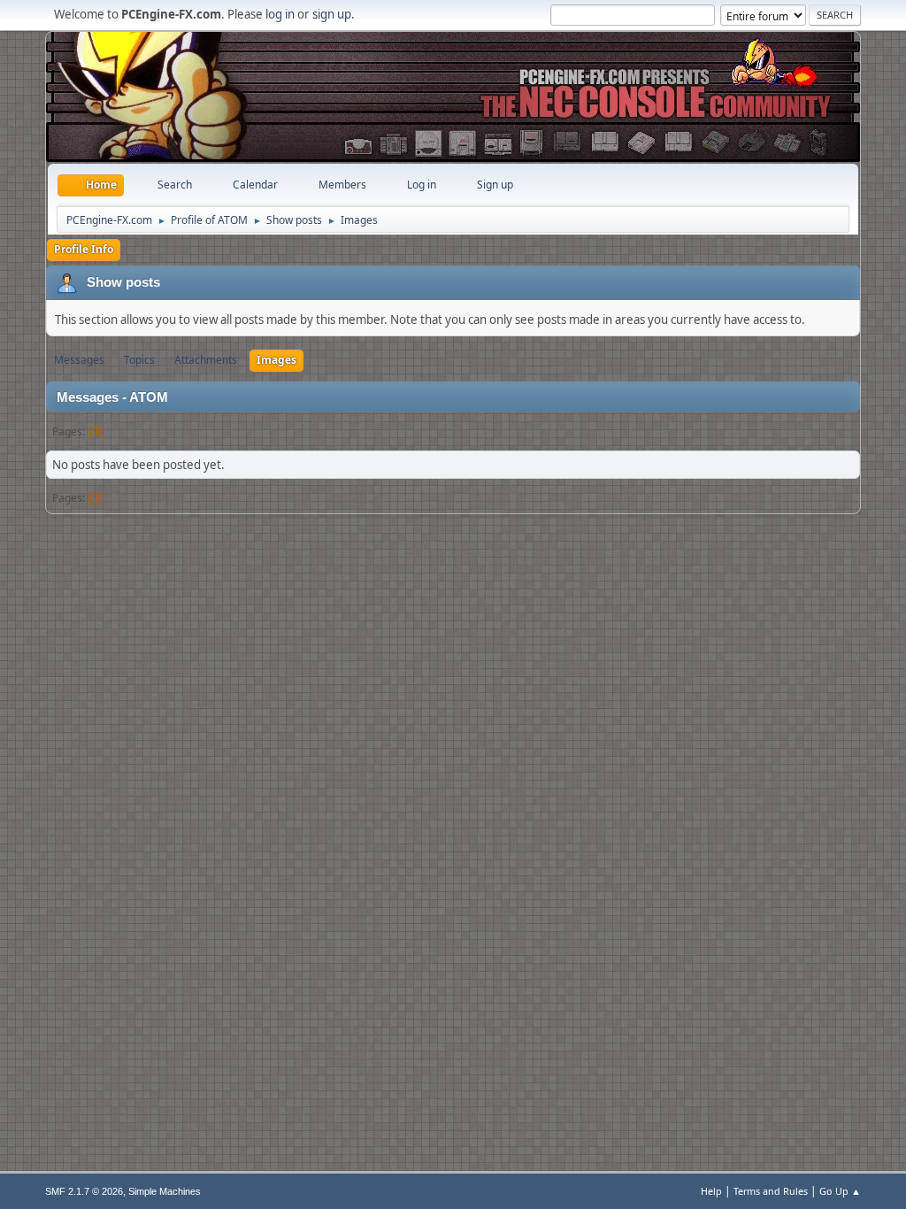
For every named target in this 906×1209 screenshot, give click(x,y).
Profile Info (83, 249)
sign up (331, 14)
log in (280, 14)
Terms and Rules (770, 1190)
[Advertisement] (453, 84)
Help (711, 1190)
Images (276, 359)
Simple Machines (164, 1191)
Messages (79, 359)
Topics (139, 359)
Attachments (205, 359)
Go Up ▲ (840, 1190)
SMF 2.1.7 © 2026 (84, 1191)
